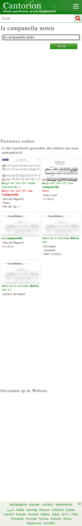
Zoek (61, 46)
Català (20, 509)
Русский (31, 518)
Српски (43, 518)
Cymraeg (31, 509)
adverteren (64, 504)
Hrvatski (33, 514)
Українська (34, 523)
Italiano (45, 514)
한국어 (65, 514)
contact (47, 504)
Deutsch (44, 509)
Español (9, 514)
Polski (74, 514)
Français (21, 514)
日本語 (56, 514)
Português (17, 518)
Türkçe (67, 518)
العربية (10, 509)
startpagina (18, 504)
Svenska (55, 518)
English (70, 509)
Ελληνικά (58, 509)
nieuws (34, 504)
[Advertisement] (41, 96)
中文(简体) (49, 523)
